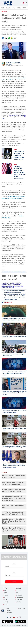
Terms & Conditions (9, 611)
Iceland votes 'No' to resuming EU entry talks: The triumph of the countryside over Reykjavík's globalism (14, 392)
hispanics (8, 8)
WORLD (17, 593)
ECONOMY (6, 595)
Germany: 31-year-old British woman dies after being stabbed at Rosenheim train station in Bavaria (14, 373)
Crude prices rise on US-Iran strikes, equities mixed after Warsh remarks (14, 298)
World (5, 12)
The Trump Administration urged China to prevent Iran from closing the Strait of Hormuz (20, 171)
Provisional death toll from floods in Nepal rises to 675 (14, 429)
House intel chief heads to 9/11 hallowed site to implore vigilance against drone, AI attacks (13, 530)
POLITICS (18, 8)
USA (13, 8)
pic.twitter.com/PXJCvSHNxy (17, 115)
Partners (18, 602)
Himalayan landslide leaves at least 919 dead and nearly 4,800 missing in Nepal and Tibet (14, 295)
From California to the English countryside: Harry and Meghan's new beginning (14, 291)
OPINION (6, 602)
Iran (24, 272)
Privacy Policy (21, 608)
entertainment (19, 597)
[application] (14, 542)
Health (24, 8)
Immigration (19, 595)
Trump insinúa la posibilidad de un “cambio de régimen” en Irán (19, 154)
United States (16, 272)
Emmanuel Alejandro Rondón (13, 63)
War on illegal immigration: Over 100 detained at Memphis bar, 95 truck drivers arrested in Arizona (13, 498)
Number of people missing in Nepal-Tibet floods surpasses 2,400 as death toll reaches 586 (14, 447)
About (8, 608)
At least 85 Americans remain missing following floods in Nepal (14, 337)
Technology (19, 600)
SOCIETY (6, 597)
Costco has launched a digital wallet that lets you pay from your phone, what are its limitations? (13, 521)
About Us (6, 604)
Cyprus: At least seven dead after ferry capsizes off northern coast (14, 354)
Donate (2, 8)
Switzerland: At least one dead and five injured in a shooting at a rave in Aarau (14, 411)
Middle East (6, 272)
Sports (5, 600)
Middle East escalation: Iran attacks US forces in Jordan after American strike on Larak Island (14, 319)
